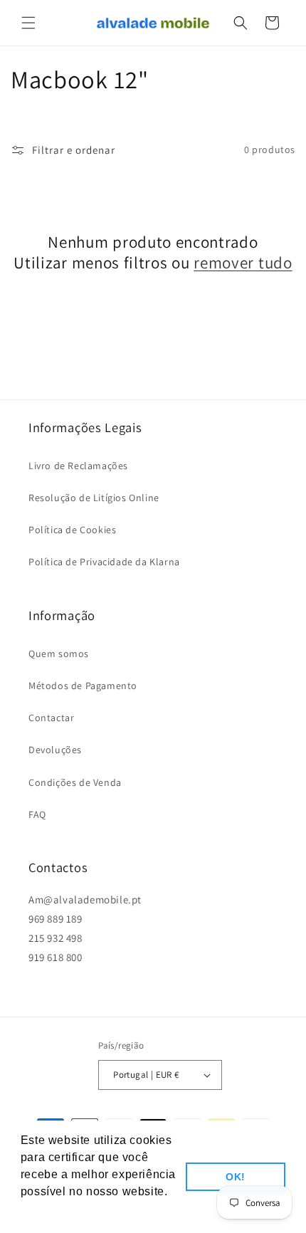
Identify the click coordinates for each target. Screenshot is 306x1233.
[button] (28, 22)
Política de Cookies (72, 529)
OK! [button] (236, 1176)
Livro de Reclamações (78, 465)
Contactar (51, 717)
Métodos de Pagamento (82, 685)
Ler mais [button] (46, 1211)
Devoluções (55, 749)
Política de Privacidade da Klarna (104, 561)
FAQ (37, 814)
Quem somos (58, 653)
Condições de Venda (75, 782)
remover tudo (243, 263)
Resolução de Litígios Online (93, 497)
